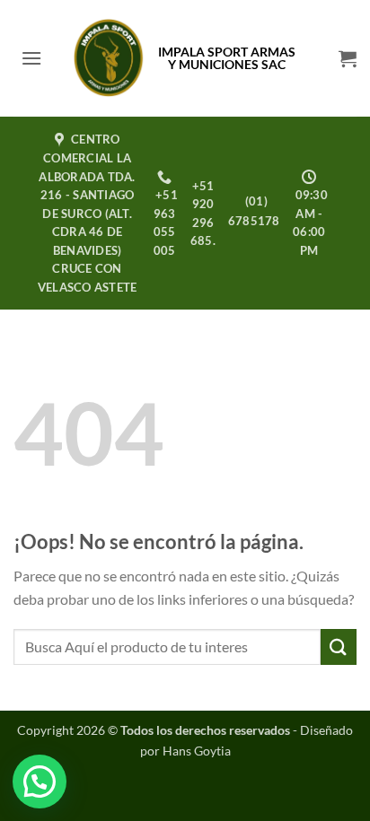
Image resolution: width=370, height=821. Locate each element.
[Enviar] (339, 646)
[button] (31, 58)
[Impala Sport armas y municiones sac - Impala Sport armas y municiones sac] (109, 58)
